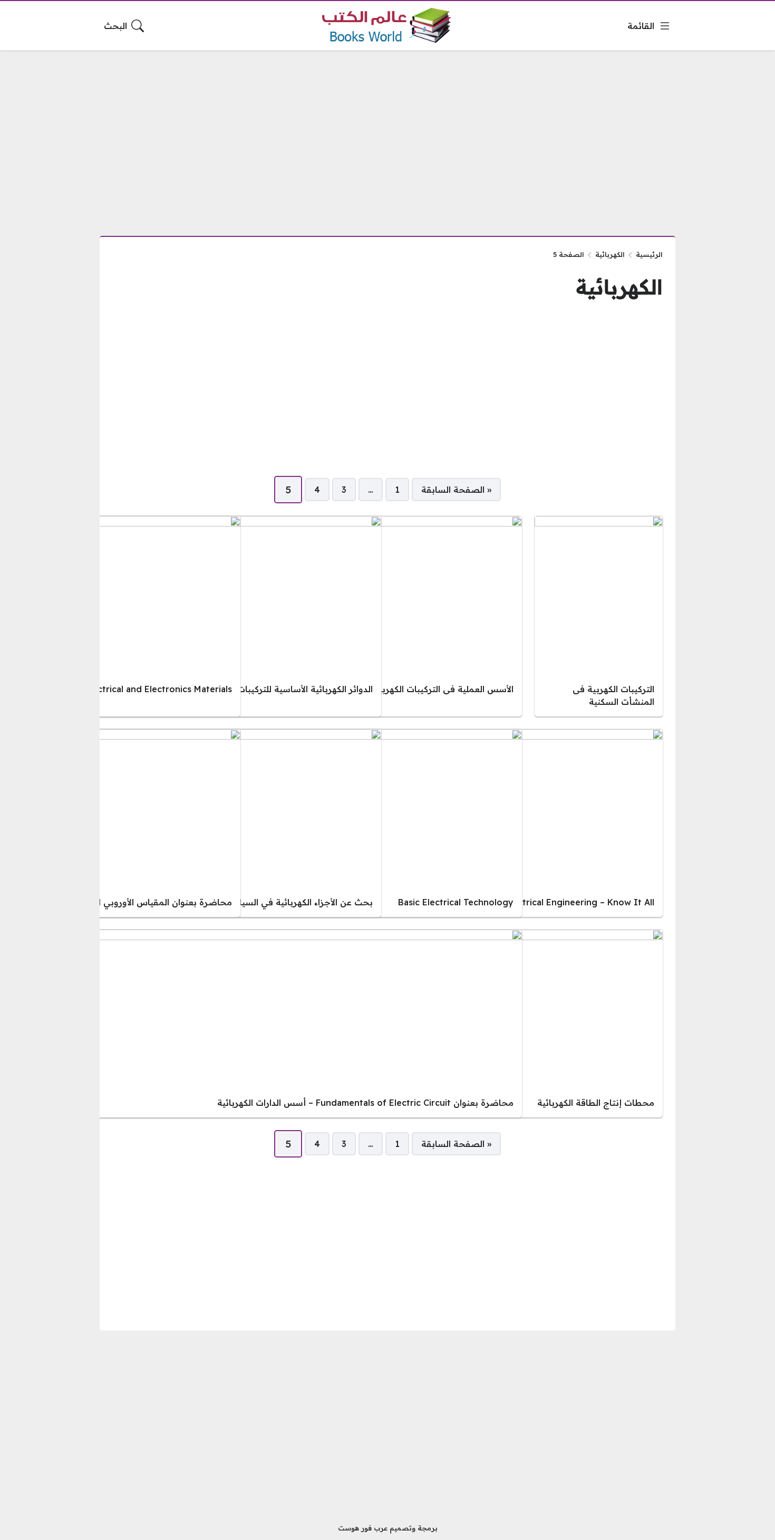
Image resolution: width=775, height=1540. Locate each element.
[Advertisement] (387, 137)
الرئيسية (649, 254)
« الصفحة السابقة (456, 489)
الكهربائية (610, 254)
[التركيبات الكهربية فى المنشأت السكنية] (599, 616)
